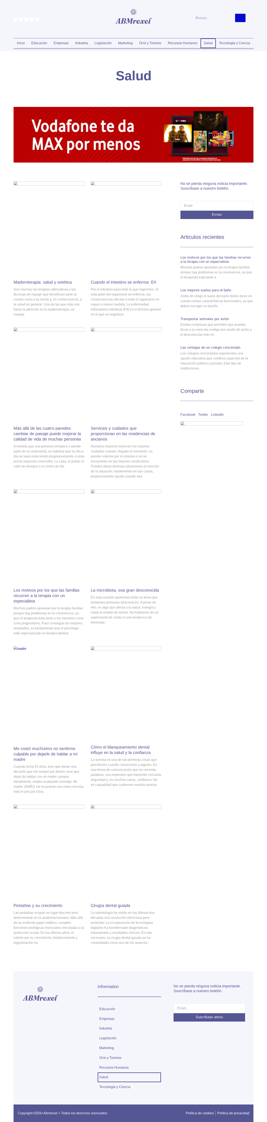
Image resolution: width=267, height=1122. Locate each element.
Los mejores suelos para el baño (205, 290)
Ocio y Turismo (150, 43)
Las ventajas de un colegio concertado (210, 347)
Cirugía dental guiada (110, 905)
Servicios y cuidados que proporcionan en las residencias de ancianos (123, 433)
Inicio (21, 43)
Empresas (61, 43)
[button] (187, 412)
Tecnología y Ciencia (234, 43)
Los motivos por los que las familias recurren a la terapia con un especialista (46, 595)
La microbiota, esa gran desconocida (125, 590)
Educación (39, 43)
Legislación (103, 43)
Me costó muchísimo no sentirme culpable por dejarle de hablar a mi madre (45, 754)
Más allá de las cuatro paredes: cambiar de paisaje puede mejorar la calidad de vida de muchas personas (47, 433)
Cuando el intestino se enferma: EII (123, 282)
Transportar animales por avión (204, 319)
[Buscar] (240, 18)
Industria (81, 43)
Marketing (125, 43)
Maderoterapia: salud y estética (43, 282)
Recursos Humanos (182, 43)
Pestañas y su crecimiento (38, 905)
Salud (208, 43)
